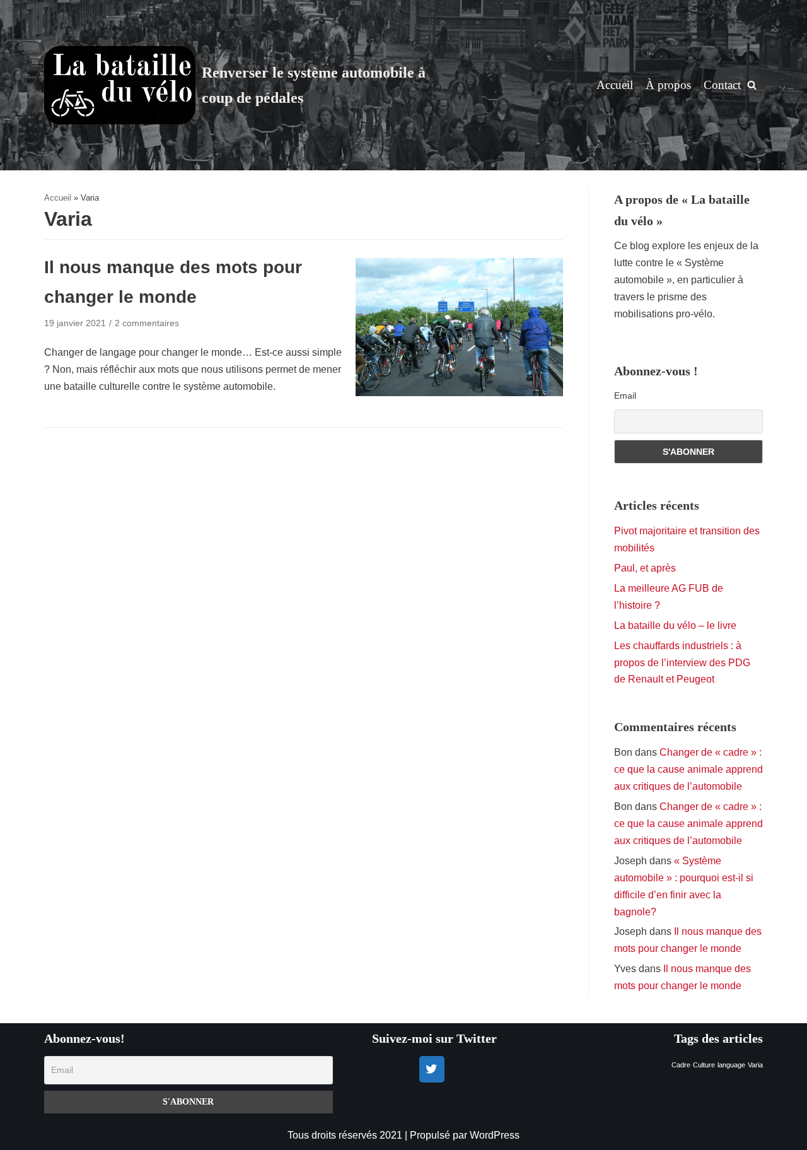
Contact (722, 84)
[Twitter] (431, 1069)
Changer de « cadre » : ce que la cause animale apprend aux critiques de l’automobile (688, 769)
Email (625, 395)
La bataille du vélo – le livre (675, 625)
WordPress (495, 1135)
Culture (704, 1065)
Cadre (680, 1065)
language (731, 1065)
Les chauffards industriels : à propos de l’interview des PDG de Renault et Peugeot (682, 662)
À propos (668, 84)
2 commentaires (147, 323)
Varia (755, 1065)
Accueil (614, 84)
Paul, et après (645, 568)
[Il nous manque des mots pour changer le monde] (459, 392)
